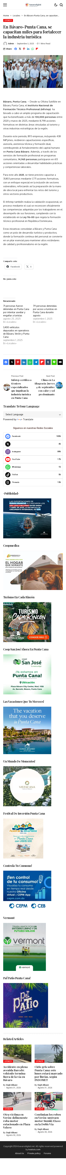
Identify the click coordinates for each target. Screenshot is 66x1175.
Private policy (33, 1153)
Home (6, 15)
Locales (16, 15)
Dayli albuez (11, 1085)
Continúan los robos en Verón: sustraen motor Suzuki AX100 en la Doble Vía (48, 1119)
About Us (19, 1153)
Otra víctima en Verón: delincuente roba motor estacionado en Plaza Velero (16, 1121)
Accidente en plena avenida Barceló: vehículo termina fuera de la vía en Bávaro (15, 1073)
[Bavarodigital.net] (33, 5)
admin (11, 44)
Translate (28, 419)
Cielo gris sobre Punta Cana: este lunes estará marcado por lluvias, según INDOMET (48, 1073)
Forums (47, 1153)
